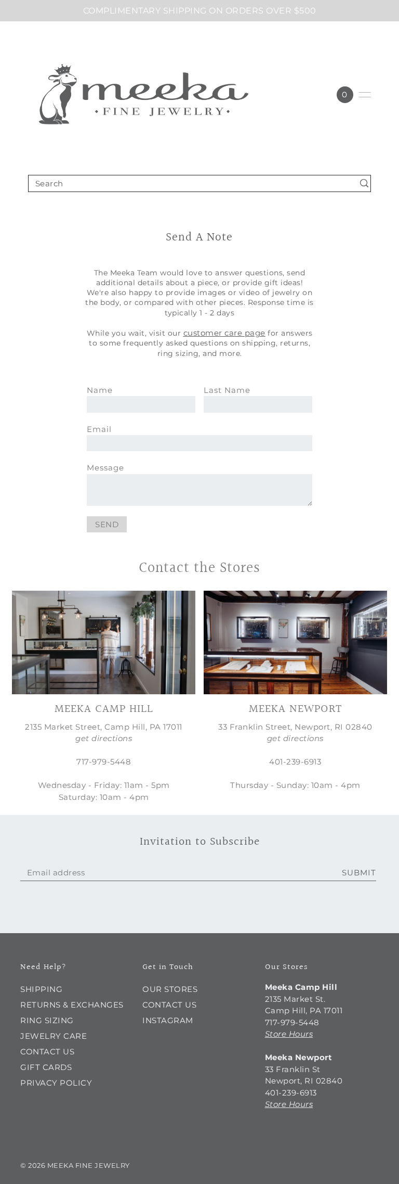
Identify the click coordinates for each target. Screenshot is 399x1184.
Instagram (167, 1020)
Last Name (227, 390)
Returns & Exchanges (72, 1005)
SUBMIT (359, 872)
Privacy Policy (56, 1083)
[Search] (364, 183)
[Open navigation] (364, 94)
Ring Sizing (47, 1020)
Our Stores (169, 989)
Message (105, 468)
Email (99, 429)
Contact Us (47, 1051)
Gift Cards (46, 1067)
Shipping (41, 989)
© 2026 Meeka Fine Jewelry (75, 1165)
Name (100, 390)
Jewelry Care (53, 1036)
